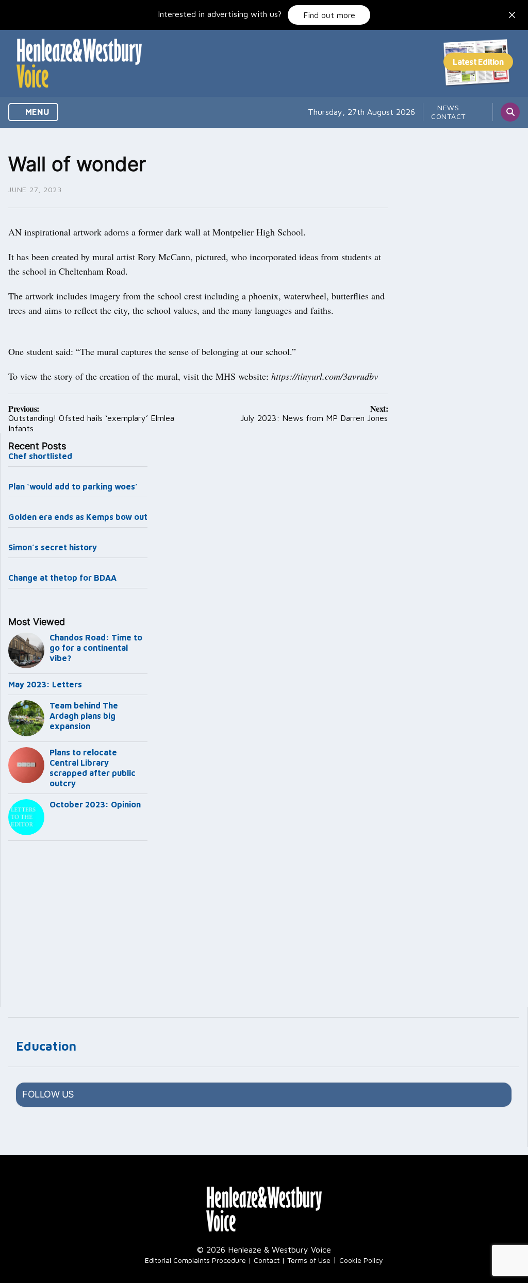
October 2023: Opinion (95, 804)
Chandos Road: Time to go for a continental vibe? (96, 648)
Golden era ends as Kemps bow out (77, 516)
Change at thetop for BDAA (62, 577)
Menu (36, 111)
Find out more (329, 15)
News (448, 107)
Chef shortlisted (40, 456)
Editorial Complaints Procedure (195, 1260)
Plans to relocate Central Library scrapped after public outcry (93, 768)
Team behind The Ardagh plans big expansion (84, 716)
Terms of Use (309, 1260)
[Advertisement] (78, 926)
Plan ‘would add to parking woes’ (73, 486)
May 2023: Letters (45, 684)
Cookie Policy (361, 1260)
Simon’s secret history (52, 547)
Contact (448, 116)
